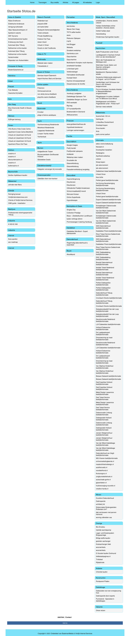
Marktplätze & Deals (74, 206)
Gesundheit (71, 175)
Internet (11, 235)
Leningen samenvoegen (75, 130)
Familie (69, 136)
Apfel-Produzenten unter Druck (107, 52)
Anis (97, 131)
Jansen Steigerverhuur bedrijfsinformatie (104, 434)
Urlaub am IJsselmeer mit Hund (19, 135)
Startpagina (100, 153)
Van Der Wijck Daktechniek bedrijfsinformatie (106, 211)
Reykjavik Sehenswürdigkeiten (48, 30)
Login (98, 2)
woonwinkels (100, 547)
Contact (68, 617)
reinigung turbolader (15, 27)
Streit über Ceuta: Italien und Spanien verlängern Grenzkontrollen (106, 67)
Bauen (69, 250)
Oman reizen (100, 610)
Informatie (100, 140)
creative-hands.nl (102, 488)
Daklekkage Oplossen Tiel (76, 96)
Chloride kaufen (101, 572)
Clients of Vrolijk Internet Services (20, 200)
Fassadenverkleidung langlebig (78, 169)
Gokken (11, 150)
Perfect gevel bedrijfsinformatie (107, 180)
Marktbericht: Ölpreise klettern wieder (106, 73)
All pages (75, 2)
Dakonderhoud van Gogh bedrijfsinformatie (105, 454)
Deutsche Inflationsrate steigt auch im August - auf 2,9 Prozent (108, 78)
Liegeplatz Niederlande (45, 130)
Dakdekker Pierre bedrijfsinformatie (108, 231)
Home (32, 2)
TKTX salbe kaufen (74, 32)
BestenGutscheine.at (15, 69)
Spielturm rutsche (14, 33)
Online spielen (42, 84)
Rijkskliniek (100, 562)
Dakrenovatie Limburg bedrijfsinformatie (104, 413)
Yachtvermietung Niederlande (48, 124)
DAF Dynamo (13, 36)
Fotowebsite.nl (42, 66)
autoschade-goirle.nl (103, 479)
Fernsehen (71, 17)
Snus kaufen (100, 128)
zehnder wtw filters (15, 184)
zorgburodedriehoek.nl (104, 476)
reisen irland (41, 42)
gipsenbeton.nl (101, 482)
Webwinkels (100, 112)
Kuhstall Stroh (72, 78)
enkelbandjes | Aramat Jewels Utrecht (107, 21)
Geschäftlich (71, 141)
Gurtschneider (13, 57)
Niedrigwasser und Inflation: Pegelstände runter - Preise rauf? (108, 102)
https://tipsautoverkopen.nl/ (17, 30)
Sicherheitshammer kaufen (18, 39)
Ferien (10, 125)
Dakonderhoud (72, 239)
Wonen (98, 494)
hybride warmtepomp (103, 530)
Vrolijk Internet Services (83, 633)
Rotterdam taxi (42, 20)
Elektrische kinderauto (16, 24)
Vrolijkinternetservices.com (18, 197)
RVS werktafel (72, 102)
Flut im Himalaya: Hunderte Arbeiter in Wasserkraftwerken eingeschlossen (109, 91)
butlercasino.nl (13, 165)
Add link (61, 617)
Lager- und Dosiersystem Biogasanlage (105, 534)
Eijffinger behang (14, 119)
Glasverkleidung (73, 163)
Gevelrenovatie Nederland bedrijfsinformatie (105, 320)
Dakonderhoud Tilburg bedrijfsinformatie (104, 294)
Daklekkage (100, 587)
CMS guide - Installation (16, 203)
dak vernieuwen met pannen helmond (106, 513)
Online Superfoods (73, 197)
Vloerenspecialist (43, 175)
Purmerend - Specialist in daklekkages (105, 600)
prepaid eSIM (42, 24)
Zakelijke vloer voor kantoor (47, 178)
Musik (39, 103)
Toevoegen (42, 2)
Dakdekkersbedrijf (44, 165)
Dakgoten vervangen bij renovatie (49, 169)
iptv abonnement (102, 165)
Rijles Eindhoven (14, 20)
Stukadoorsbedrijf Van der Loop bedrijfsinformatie (107, 310)
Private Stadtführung (44, 36)
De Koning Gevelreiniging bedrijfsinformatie (105, 184)
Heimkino (11, 75)
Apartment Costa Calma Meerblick (20, 132)
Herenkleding (101, 34)
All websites (87, 2)
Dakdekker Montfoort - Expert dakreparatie (77, 232)
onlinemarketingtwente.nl (105, 461)
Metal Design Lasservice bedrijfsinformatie (105, 393)
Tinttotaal (99, 559)
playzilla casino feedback (46, 97)
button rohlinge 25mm (74, 219)
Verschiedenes (72, 22)
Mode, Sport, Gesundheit (105, 17)
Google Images (72, 145)
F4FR (69, 41)
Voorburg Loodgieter (74, 93)
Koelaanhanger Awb (103, 544)
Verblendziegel (72, 72)
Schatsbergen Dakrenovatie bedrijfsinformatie (106, 206)
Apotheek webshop (103, 156)
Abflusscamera (72, 115)
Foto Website (13, 90)
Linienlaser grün (72, 68)
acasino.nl (12, 153)
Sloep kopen (100, 162)
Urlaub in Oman (43, 45)
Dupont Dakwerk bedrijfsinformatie (108, 199)
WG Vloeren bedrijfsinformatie (107, 458)
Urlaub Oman (101, 174)
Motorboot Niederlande (45, 127)
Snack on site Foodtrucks (46, 48)
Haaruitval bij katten (15, 93)
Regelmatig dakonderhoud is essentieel (77, 244)
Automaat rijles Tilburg (16, 45)
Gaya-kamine (71, 56)
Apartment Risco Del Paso (17, 144)
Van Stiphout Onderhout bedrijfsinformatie (104, 367)
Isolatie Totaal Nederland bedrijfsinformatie (105, 268)
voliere (98, 159)
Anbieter (99, 568)
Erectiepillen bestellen (104, 150)
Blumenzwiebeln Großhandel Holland (48, 155)
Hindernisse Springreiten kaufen (107, 37)
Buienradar (41, 108)
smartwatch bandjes (74, 65)
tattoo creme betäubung (104, 144)
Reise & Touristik (43, 17)
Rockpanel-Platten (102, 581)
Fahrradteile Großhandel (75, 75)
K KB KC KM (12, 224)
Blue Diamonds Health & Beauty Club (20, 109)
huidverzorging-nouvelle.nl (105, 485)
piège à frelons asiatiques (46, 115)
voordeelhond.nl (102, 470)
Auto (10, 99)
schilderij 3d (100, 504)
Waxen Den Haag (73, 29)
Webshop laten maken (75, 157)
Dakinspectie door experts (105, 596)
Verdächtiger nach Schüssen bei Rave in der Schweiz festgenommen (107, 84)
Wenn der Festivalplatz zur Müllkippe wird (105, 61)
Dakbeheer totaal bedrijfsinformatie (108, 171)
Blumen (40, 148)
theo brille (99, 177)
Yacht (39, 121)
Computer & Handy (15, 66)
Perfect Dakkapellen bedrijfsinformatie (103, 284)
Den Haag (12, 104)
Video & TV (41, 54)
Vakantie (99, 606)
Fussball (99, 42)
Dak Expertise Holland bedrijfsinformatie (104, 383)
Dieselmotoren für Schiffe (76, 84)
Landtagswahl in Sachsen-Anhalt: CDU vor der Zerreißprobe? (108, 56)
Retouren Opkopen (73, 38)
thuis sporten (12, 239)
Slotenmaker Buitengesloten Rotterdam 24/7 (106, 508)
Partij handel (71, 148)
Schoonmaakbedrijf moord (76, 191)
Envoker (40, 112)
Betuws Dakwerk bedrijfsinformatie (108, 376)
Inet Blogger (71, 44)
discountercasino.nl (15, 159)
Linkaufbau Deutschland (105, 122)
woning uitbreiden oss (104, 517)
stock (68, 35)
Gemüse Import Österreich (46, 75)
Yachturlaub (41, 136)
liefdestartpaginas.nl (103, 556)
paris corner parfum (103, 134)
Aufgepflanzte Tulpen (45, 151)
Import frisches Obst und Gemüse (49, 78)
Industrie (11, 220)
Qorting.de (99, 119)
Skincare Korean (73, 194)
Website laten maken (45, 63)
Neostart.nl (100, 147)
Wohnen (11, 116)
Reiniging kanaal (14, 194)
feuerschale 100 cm (103, 116)
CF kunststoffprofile (74, 108)
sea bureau (71, 26)
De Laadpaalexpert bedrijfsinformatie (103, 333)
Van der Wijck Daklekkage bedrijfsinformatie (105, 444)
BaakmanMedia (67, 633)
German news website (104, 106)
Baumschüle (13, 171)
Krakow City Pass (43, 39)
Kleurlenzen (71, 182)
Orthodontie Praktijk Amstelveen (78, 188)
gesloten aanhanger (103, 541)
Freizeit (11, 86)
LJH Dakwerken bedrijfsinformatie (108, 324)
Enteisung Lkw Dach (15, 42)
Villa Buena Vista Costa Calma (19, 129)
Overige (99, 523)
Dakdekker (71, 227)
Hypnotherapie (72, 200)
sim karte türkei (42, 27)
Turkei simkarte (42, 33)
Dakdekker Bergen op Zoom (77, 99)
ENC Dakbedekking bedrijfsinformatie (103, 253)
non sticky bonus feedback (47, 94)
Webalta (70, 47)
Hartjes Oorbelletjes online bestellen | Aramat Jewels (105, 27)
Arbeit (10, 81)
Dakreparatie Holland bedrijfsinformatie (103, 418)
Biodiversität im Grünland (76, 111)
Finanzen (70, 120)
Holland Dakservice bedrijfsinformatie (103, 328)
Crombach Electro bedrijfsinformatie (109, 298)
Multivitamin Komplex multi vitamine (80, 62)
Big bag (69, 105)
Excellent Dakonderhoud (105, 498)
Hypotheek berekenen (75, 127)
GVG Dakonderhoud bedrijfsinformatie (103, 227)
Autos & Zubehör (14, 17)
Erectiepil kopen (102, 125)
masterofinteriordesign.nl (105, 464)
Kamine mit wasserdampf (76, 81)
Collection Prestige (73, 213)
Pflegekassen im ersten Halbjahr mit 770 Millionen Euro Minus (107, 97)
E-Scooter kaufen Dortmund (106, 553)
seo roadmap (13, 242)
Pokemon (40, 88)
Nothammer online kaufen (17, 48)
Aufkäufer (70, 154)
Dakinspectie (100, 501)
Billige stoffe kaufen (103, 538)
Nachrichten (100, 48)
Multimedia (41, 59)
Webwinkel (12, 181)
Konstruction (100, 577)
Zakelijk (11, 190)
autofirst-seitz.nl (101, 467)
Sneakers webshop (74, 50)
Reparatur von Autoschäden (18, 60)
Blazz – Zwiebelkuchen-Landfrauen (79, 216)
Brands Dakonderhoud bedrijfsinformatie (104, 263)
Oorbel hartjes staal (103, 31)
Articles (65, 2)
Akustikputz (71, 254)
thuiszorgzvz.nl (101, 473)
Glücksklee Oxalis (43, 159)
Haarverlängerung (73, 179)
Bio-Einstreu (100, 527)
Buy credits (55, 2)
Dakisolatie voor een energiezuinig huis (108, 592)
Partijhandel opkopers (75, 151)
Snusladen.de (72, 160)
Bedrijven (11, 209)
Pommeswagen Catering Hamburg (79, 222)
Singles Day (71, 209)
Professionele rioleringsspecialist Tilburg (20, 213)
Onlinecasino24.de (44, 91)
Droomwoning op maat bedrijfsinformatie (104, 338)
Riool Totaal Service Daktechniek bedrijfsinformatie (108, 235)
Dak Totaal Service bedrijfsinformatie (103, 398)
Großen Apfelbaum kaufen (17, 175)
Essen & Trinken (43, 72)
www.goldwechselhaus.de (76, 124)
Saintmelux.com (72, 53)
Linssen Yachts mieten (45, 133)
